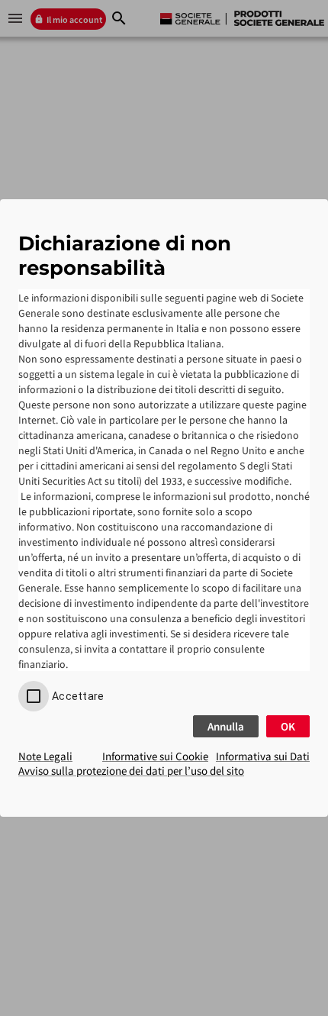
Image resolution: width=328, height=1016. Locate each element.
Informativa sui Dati (263, 756)
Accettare (78, 696)
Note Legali (45, 756)
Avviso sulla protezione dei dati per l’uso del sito (131, 770)
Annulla (225, 726)
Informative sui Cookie (155, 756)
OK (288, 726)
